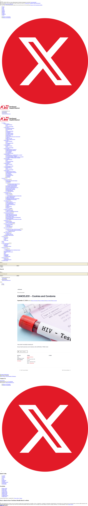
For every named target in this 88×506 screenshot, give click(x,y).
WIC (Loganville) (9, 174)
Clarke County (6, 127)
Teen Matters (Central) (9, 133)
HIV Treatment (6, 232)
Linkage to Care (8, 233)
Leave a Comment (9, 208)
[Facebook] (34, 300)
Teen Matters (6, 200)
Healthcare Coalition (9, 224)
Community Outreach (9, 210)
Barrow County (6, 123)
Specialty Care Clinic (9, 134)
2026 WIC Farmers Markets (12, 184)
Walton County (6, 170)
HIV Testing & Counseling (10, 231)
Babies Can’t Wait (9, 138)
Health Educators (9, 206)
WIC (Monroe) (8, 173)
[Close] (0, 271)
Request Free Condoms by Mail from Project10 (32, 3)
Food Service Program (9, 213)
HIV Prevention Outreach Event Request (14, 230)
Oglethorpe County (7, 166)
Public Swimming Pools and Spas (11, 215)
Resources (7, 207)
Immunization (6, 254)
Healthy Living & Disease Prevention (12, 211)
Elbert (3, 8)
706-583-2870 (2, 380)
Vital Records (8, 162)
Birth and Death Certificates (10, 189)
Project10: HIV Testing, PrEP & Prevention (13, 229)
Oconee (3, 13)
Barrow (3, 6)
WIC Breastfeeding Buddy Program (14, 183)
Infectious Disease (9, 221)
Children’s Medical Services (10, 139)
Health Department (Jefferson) (11, 150)
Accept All (5, 505)
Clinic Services (6, 179)
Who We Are (6, 237)
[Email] (54, 300)
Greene (3, 9)
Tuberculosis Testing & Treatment (11, 185)
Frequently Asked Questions (10, 204)
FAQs (5, 239)
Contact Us (6, 238)
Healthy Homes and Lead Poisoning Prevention (13, 219)
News (3, 241)
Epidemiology (6, 220)
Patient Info (4, 257)
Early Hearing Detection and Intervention (14, 195)
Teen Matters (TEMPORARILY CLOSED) (13, 157)
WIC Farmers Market (24, 370)
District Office (8, 135)
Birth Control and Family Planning (11, 180)
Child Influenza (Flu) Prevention (11, 199)
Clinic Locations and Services (11, 202)
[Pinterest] (41, 300)
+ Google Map (31, 363)
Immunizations (8, 181)
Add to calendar (23, 351)
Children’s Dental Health (10, 197)
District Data (6, 240)
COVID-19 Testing (7, 256)
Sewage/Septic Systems (10, 216)
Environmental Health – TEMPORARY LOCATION (14, 156)
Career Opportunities (5, 243)
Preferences (2, 505)
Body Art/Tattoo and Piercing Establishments (13, 217)
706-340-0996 (4, 278)
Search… (1, 262)
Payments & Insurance (7, 259)
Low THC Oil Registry (10, 191)
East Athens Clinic (9, 129)
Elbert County (6, 140)
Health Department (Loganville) (11, 172)
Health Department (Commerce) (11, 149)
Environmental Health (9, 126)
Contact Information (9, 226)
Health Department (9, 124)
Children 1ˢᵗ (8, 137)
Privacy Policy (16, 498)
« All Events (19, 289)
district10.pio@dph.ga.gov (6, 113)
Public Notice (4, 483)
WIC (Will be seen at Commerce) (11, 155)
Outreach (7, 205)
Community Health (7, 209)
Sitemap (21, 498)
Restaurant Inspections (9, 218)
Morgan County (6, 158)
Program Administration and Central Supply (13, 136)
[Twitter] (48, 300)
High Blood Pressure (9, 190)
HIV (5, 253)
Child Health (6, 192)
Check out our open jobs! (9, 4)
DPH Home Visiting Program (9, 235)
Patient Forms (6, 258)
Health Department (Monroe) (10, 171)
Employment (6, 244)
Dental (5, 252)
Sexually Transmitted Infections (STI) (12, 187)
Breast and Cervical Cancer (10, 188)
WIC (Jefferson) (8, 152)
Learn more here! (33, 2)
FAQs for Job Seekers (7, 246)
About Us (3, 236)
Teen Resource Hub (7, 250)
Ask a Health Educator (9, 203)
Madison (3, 11)
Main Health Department (10, 128)
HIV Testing (19, 360)
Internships (6, 245)
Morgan (3, 12)
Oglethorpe (4, 14)
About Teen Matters (9, 201)
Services (3, 178)
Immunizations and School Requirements (12, 198)
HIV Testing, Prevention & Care (11, 186)
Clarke (3, 7)
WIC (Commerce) (9, 151)
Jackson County (6, 148)
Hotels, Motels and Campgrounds (11, 214)
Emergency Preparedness (8, 223)
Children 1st (8, 194)
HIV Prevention (6, 227)
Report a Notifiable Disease (10, 222)
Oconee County (6, 163)
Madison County (6, 154)
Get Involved (8, 225)
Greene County (6, 144)
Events (3, 242)
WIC (7, 125)
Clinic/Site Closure (5, 260)
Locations (3, 122)
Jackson (3, 10)
